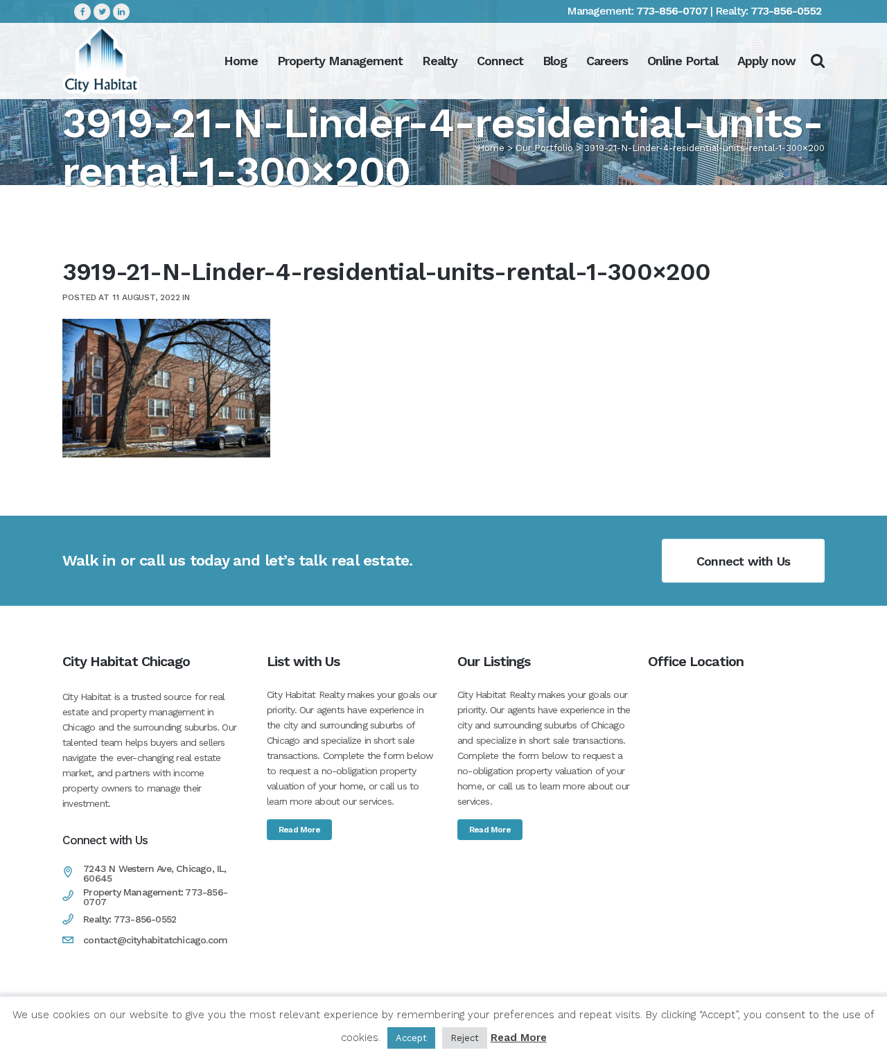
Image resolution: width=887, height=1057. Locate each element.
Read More (299, 830)
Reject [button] (464, 1038)
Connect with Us (743, 560)
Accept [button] (411, 1038)
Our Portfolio (544, 148)
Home (490, 148)
